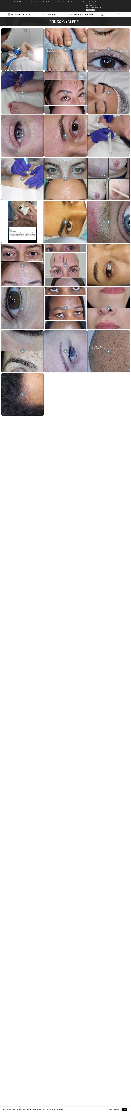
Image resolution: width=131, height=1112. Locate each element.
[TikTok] (23, 2)
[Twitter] (17, 2)
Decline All (116, 1109)
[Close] (129, 1109)
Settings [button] (110, 1109)
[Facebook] (12, 2)
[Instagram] (15, 2)
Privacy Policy (60, 1109)
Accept (124, 1109)
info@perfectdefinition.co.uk (95, 7)
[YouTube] (20, 2)
